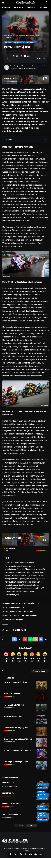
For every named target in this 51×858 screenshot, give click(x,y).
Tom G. (12, 66)
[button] (4, 2)
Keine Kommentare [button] (40, 671)
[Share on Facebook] (10, 56)
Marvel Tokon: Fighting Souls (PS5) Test (18, 739)
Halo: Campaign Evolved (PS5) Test (16, 762)
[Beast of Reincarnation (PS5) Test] (41, 731)
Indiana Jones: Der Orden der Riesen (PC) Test (22, 603)
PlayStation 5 (19, 42)
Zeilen (20, 131)
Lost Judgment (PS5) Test (14, 607)
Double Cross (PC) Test (10, 803)
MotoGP (23, 630)
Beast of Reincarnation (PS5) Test (16, 728)
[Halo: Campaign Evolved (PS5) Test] (41, 765)
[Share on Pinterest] (17, 56)
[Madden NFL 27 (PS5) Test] (41, 719)
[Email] (24, 56)
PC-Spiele (41, 806)
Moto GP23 (16, 630)
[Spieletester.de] (25, 2)
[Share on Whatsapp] (21, 56)
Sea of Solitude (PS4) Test (12, 814)
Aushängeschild (36, 89)
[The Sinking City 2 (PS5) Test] (41, 708)
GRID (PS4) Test (8, 782)
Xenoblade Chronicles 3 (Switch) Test (19, 611)
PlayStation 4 (42, 784)
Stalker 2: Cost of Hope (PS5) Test (16, 682)
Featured (8, 42)
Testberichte (30, 42)
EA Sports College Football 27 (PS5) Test (18, 750)
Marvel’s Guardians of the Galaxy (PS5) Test (21, 615)
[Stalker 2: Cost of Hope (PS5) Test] (41, 685)
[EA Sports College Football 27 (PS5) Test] (41, 753)
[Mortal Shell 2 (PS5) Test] (41, 697)
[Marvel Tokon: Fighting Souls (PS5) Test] (41, 742)
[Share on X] (13, 56)
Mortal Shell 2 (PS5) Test (12, 693)
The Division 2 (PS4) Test (14, 619)
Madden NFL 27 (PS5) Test (13, 716)
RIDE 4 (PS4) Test (8, 793)
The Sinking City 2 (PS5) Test (14, 705)
